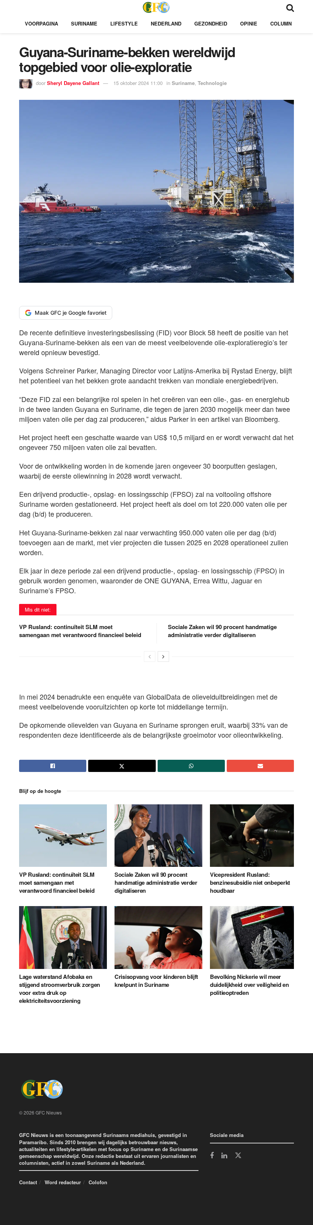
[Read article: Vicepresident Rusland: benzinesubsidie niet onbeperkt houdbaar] (254, 835)
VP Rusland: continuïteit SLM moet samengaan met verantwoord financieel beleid (80, 631)
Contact (28, 1182)
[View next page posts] (163, 656)
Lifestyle (124, 23)
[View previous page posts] (149, 656)
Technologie (212, 82)
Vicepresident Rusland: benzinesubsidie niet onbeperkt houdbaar (250, 882)
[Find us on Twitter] (238, 1155)
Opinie (248, 23)
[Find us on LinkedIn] (224, 1156)
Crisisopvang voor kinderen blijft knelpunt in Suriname (156, 980)
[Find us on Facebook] (212, 1156)
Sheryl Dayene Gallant (73, 82)
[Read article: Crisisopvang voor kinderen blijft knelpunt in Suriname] (158, 937)
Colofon (98, 1182)
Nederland (166, 23)
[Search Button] (290, 7)
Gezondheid (210, 23)
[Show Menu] (22, 7)
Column (281, 23)
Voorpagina (41, 23)
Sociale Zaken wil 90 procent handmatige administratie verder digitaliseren (222, 631)
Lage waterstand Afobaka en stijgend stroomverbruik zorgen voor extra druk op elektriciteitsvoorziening (59, 988)
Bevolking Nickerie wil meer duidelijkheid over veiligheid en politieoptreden (249, 984)
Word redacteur (63, 1182)
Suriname (84, 23)
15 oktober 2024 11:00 (138, 82)
